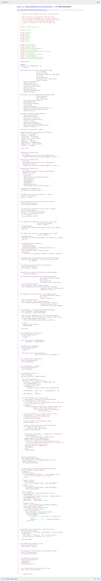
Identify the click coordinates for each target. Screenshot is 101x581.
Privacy (12, 579)
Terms (15, 579)
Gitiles (8, 579)
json (98, 578)
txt (95, 578)
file (45, 10)
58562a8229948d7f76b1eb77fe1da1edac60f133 (38, 6)
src (23, 6)
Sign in (98, 2)
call (56, 6)
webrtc (19, 6)
